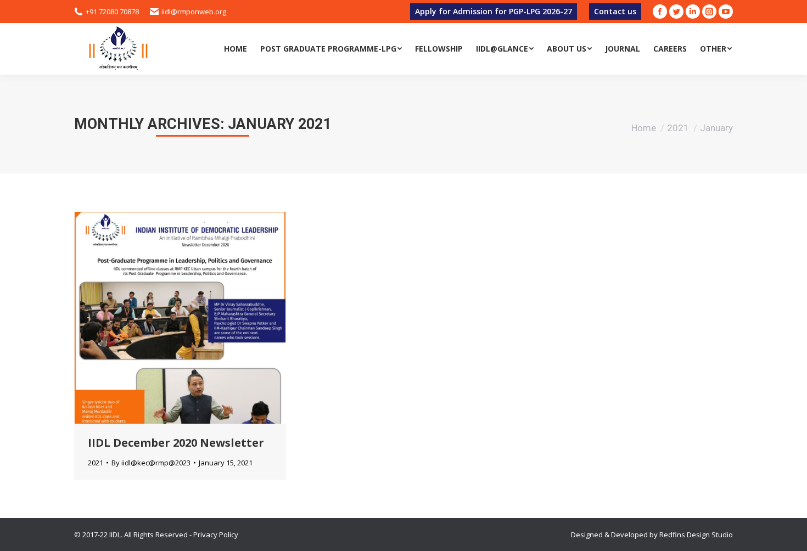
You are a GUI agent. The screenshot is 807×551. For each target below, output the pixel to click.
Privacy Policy (215, 534)
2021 (678, 127)
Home (643, 127)
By (150, 463)
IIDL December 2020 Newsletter (176, 442)
